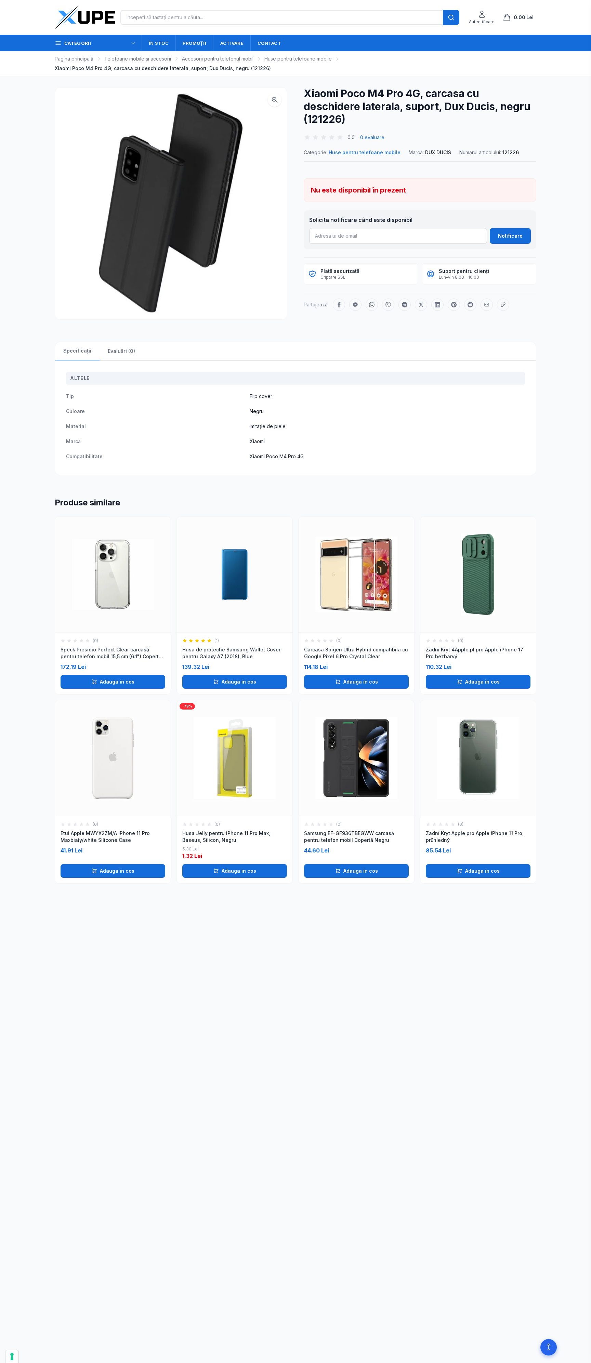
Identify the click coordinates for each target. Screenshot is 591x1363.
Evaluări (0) (121, 351)
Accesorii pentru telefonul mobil (217, 59)
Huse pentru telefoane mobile (298, 59)
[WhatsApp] (372, 305)
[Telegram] (404, 305)
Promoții (194, 43)
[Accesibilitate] (548, 1347)
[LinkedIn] (437, 305)
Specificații (77, 351)
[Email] (487, 305)
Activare (232, 43)
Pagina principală (74, 59)
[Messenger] (355, 305)
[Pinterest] (454, 305)
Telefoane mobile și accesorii (137, 59)
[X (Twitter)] (421, 305)
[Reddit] (470, 305)
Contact (269, 43)
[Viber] (388, 305)
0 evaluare (372, 137)
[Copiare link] (503, 305)
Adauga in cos (117, 682)
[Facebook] (339, 305)
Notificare (510, 236)
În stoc (159, 43)
